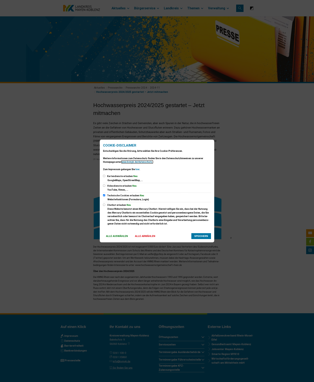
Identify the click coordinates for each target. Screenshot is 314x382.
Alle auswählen (117, 236)
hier (137, 169)
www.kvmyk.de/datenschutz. (137, 162)
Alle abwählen (145, 236)
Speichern (201, 236)
